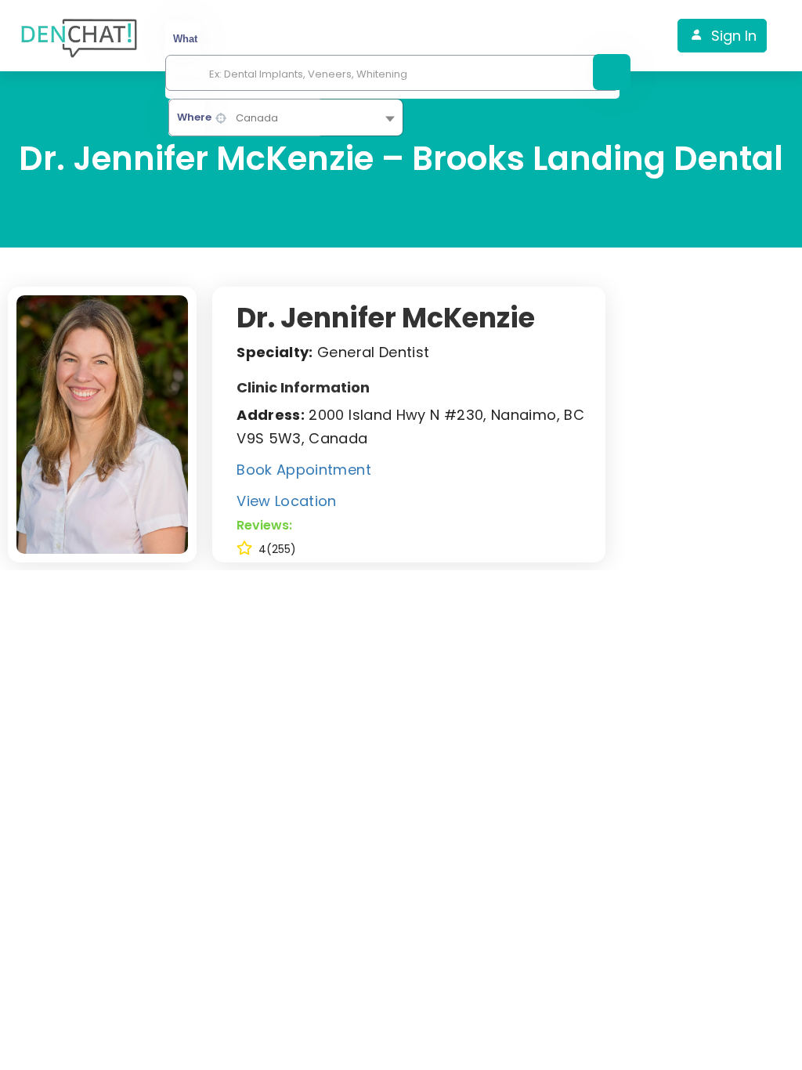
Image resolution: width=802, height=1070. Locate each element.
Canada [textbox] (257, 117)
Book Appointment (304, 469)
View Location (287, 501)
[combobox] (286, 117)
